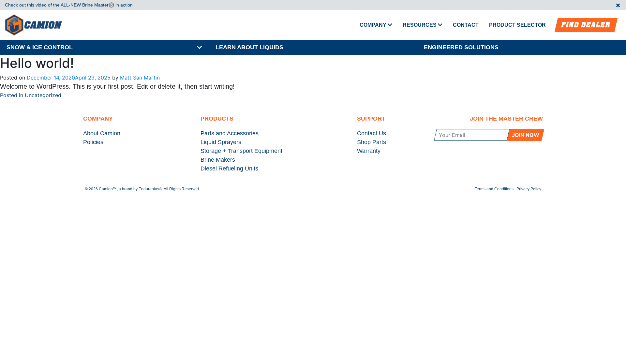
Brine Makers (218, 159)
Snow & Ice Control (40, 47)
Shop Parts (371, 142)
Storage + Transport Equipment (241, 151)
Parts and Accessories (230, 133)
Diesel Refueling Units (229, 168)
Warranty (368, 151)
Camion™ (108, 189)
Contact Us (371, 133)
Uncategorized (43, 95)
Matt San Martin (140, 77)
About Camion (101, 133)
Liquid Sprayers (221, 142)
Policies (93, 142)
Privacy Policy (528, 189)
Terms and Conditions (494, 189)
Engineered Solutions (461, 47)
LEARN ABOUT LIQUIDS (249, 47)
